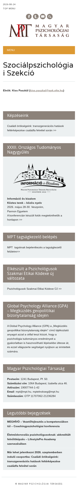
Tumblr (36, 16)
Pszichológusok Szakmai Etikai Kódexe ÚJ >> (34, 288)
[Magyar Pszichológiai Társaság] (39, 36)
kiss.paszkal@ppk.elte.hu (46, 90)
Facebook (29, 16)
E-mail (43, 16)
